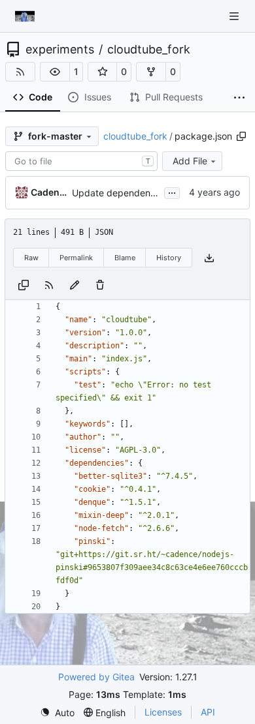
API (208, 711)
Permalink (76, 257)
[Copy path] (241, 136)
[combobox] (81, 161)
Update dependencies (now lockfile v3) (156, 192)
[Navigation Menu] (235, 16)
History (168, 257)
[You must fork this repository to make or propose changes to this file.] (74, 284)
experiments (60, 49)
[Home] (25, 16)
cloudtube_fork (148, 49)
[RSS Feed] (20, 72)
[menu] (57, 712)
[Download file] (209, 258)
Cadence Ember (49, 192)
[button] (55, 72)
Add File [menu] (190, 160)
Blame (124, 257)
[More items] (239, 98)
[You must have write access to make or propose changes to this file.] (100, 284)
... (172, 191)
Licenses (163, 711)
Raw (31, 257)
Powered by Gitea (96, 676)
